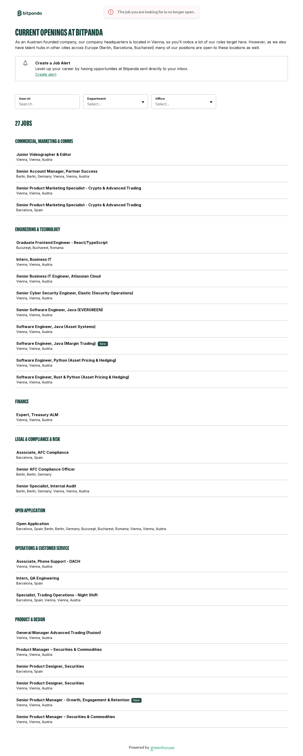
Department (96, 98)
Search (25, 98)
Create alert (45, 74)
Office (160, 98)
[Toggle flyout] (143, 102)
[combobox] (87, 104)
